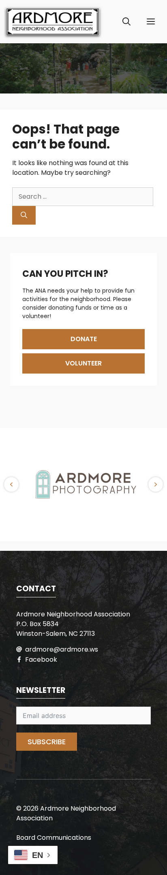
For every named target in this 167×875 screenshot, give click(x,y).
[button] (126, 22)
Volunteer (83, 363)
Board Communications (53, 837)
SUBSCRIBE (47, 742)
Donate (84, 339)
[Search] (24, 215)
